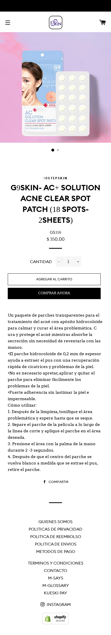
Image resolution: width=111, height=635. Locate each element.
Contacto (55, 570)
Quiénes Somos (55, 521)
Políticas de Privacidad (55, 529)
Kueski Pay (55, 592)
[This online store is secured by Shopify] (55, 622)
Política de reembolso (55, 536)
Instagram (58, 604)
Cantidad (41, 261)
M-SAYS (55, 577)
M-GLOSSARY (55, 585)
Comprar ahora (54, 293)
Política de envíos (55, 544)
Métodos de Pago (55, 551)
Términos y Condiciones (55, 563)
